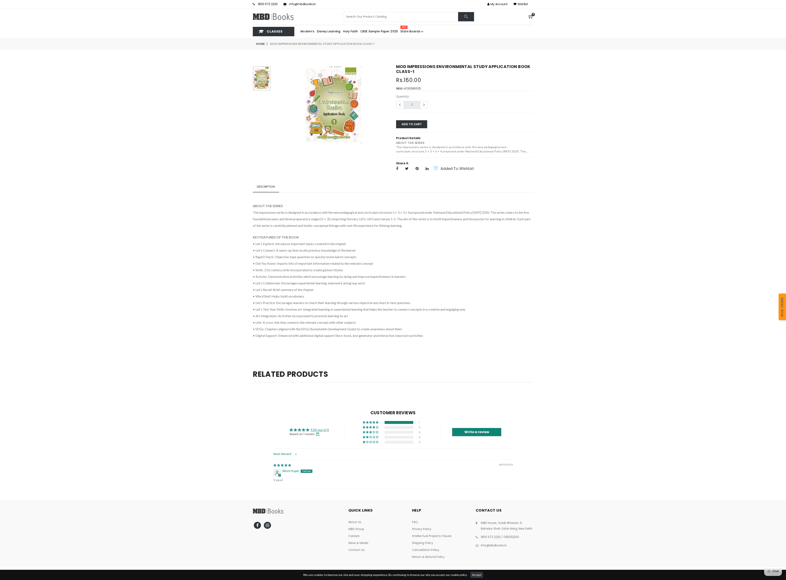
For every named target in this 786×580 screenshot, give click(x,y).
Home (260, 44)
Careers (354, 536)
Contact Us (356, 550)
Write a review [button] (476, 432)
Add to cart (412, 124)
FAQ (415, 522)
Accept (476, 575)
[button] (371, 422)
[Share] (397, 169)
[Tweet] (407, 169)
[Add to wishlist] (433, 169)
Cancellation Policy (425, 550)
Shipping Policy (422, 543)
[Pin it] (417, 169)
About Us (354, 522)
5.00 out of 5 (320, 430)
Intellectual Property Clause (432, 536)
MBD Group (356, 529)
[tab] (266, 187)
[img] (282, 465)
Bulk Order (782, 306)
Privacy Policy (421, 529)
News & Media (358, 543)
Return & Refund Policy (428, 557)
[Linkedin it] (427, 169)
